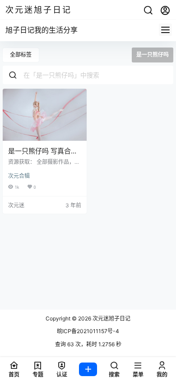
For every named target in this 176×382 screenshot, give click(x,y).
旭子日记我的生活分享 (41, 29)
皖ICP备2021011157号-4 (88, 331)
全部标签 (21, 54)
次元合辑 (19, 175)
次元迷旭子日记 (110, 318)
